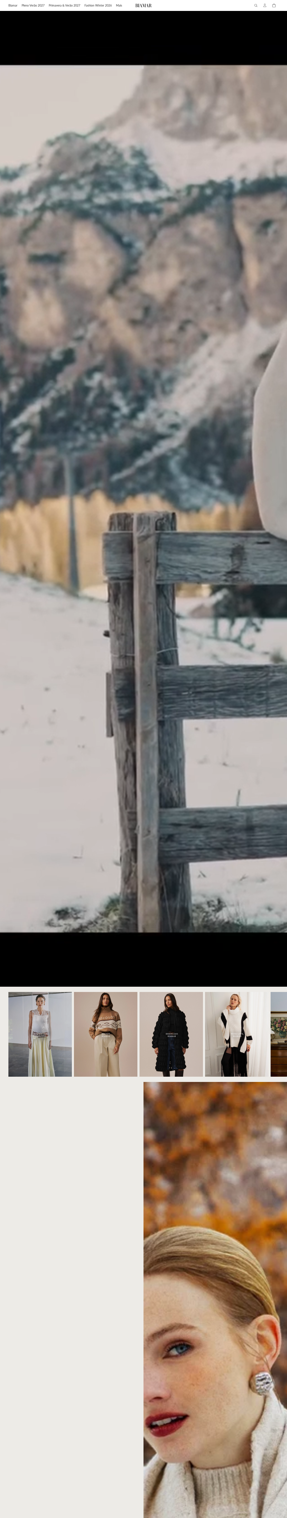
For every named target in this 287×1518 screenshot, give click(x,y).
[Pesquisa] (256, 5)
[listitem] (119, 5)
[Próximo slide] (274, 1034)
